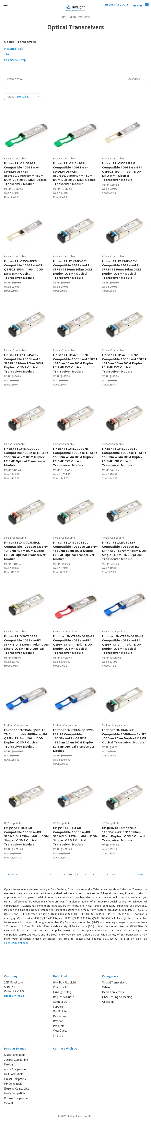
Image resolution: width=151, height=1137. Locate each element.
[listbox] (28, 97)
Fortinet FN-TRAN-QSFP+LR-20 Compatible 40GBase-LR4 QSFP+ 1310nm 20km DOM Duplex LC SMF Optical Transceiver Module (25, 738)
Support (58, 1006)
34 (99, 874)
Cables (106, 987)
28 (56, 874)
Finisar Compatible (15, 1079)
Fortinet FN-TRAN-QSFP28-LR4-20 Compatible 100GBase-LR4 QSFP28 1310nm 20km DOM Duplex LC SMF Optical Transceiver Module (74, 740)
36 (113, 874)
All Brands (108, 1002)
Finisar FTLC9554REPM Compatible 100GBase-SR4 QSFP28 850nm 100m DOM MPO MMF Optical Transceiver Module (24, 269)
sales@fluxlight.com (16, 943)
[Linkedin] (55, 1057)
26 (42, 874)
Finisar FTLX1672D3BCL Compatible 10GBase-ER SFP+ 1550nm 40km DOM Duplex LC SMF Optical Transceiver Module (26, 457)
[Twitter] (69, 1057)
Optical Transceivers (114, 982)
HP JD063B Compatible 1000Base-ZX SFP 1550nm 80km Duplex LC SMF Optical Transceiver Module (123, 834)
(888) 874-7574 (14, 996)
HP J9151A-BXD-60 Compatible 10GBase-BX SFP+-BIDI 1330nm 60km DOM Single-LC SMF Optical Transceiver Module (26, 836)
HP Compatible (13, 1083)
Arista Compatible (15, 1069)
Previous (12, 874)
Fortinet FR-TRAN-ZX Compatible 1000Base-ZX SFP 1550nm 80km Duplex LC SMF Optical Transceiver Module (124, 736)
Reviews (58, 1021)
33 (92, 874)
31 (78, 874)
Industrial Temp (13, 49)
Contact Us (60, 1002)
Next (141, 874)
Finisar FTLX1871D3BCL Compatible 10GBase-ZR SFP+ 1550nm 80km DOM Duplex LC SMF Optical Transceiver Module (75, 550)
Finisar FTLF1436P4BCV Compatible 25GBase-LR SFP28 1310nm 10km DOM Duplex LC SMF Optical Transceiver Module (121, 269)
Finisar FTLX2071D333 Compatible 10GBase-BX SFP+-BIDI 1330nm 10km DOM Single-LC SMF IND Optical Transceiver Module (26, 644)
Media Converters (113, 992)
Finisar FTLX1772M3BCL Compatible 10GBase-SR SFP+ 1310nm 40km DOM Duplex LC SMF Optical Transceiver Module (26, 550)
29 (63, 874)
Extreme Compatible (16, 1088)
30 (70, 874)
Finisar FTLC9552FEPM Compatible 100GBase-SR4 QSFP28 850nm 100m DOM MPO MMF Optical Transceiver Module (122, 171)
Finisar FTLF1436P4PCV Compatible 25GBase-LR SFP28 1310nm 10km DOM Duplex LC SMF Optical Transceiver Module (23, 363)
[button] (75, 79)
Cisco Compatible (14, 1055)
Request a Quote (63, 997)
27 (49, 874)
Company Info (61, 987)
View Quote (60, 1030)
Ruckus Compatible (16, 1098)
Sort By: (10, 96)
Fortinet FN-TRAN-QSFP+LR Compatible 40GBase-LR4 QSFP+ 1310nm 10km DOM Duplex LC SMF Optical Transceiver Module (122, 644)
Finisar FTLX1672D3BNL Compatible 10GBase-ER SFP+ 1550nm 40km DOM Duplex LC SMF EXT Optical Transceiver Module (75, 457)
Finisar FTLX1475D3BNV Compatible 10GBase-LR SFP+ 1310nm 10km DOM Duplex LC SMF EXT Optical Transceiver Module (124, 363)
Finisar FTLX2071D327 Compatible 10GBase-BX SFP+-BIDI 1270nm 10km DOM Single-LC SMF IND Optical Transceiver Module (124, 550)
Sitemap (58, 1035)
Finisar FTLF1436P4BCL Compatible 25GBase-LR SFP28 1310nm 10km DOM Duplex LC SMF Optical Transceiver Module (72, 269)
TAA (6, 54)
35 (106, 874)
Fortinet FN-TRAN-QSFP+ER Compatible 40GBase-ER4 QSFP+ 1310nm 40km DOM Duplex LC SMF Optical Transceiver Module (73, 644)
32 (86, 874)
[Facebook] (62, 1057)
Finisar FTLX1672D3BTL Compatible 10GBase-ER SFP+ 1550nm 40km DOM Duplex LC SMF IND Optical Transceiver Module (124, 457)
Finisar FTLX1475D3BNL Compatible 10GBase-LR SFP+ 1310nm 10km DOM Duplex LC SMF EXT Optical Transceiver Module (75, 363)
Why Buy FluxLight (64, 982)
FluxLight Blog (62, 992)
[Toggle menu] (5, 5)
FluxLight (10, 1064)
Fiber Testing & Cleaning (117, 997)
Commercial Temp (15, 60)
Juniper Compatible (16, 1060)
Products (58, 1026)
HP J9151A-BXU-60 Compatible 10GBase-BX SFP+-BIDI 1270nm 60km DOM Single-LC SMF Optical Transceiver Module (75, 836)
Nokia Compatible (15, 1093)
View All (8, 1103)
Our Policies (60, 1011)
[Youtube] (76, 1057)
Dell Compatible (13, 1074)
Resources (59, 1016)
